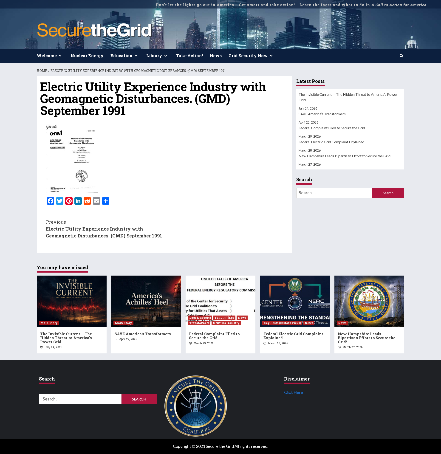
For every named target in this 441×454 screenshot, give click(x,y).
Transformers (199, 323)
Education (121, 55)
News (216, 55)
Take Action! (189, 55)
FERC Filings (224, 317)
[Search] (401, 55)
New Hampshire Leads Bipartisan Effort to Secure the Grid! (345, 156)
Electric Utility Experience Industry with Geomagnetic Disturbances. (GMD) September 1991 (104, 229)
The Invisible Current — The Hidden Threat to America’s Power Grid (348, 97)
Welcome (47, 55)
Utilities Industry (226, 323)
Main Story (49, 323)
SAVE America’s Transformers (322, 114)
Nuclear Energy (87, 55)
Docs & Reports (200, 317)
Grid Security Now (248, 55)
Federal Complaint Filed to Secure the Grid (332, 128)
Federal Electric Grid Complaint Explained (331, 142)
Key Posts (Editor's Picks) (282, 323)
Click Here (293, 392)
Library (154, 55)
